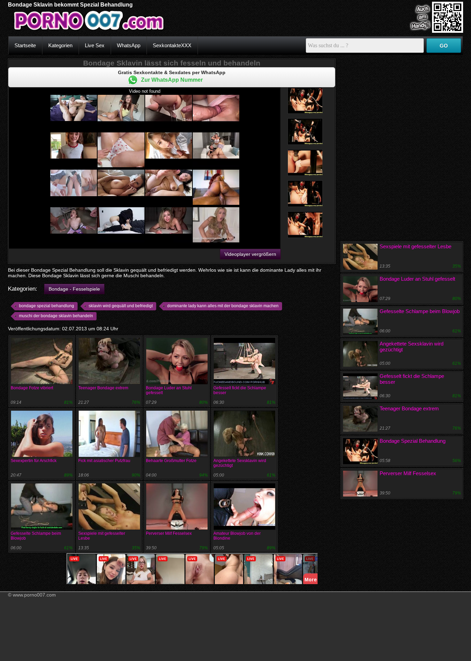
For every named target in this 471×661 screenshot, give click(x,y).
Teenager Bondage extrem (103, 387)
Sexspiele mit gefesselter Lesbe (415, 246)
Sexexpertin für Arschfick (34, 460)
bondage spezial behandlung (46, 305)
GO (444, 46)
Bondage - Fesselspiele (74, 289)
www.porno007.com (34, 595)
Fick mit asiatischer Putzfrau (104, 460)
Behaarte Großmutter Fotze (171, 460)
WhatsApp (128, 45)
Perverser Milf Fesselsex (169, 533)
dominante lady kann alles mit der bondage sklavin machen (223, 305)
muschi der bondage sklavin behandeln (56, 315)
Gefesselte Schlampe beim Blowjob (420, 311)
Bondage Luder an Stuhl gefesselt (417, 279)
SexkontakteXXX (172, 45)
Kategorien (60, 45)
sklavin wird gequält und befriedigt (121, 305)
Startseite (25, 45)
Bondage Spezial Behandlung (412, 441)
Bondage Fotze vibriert (32, 387)
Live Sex (94, 45)
